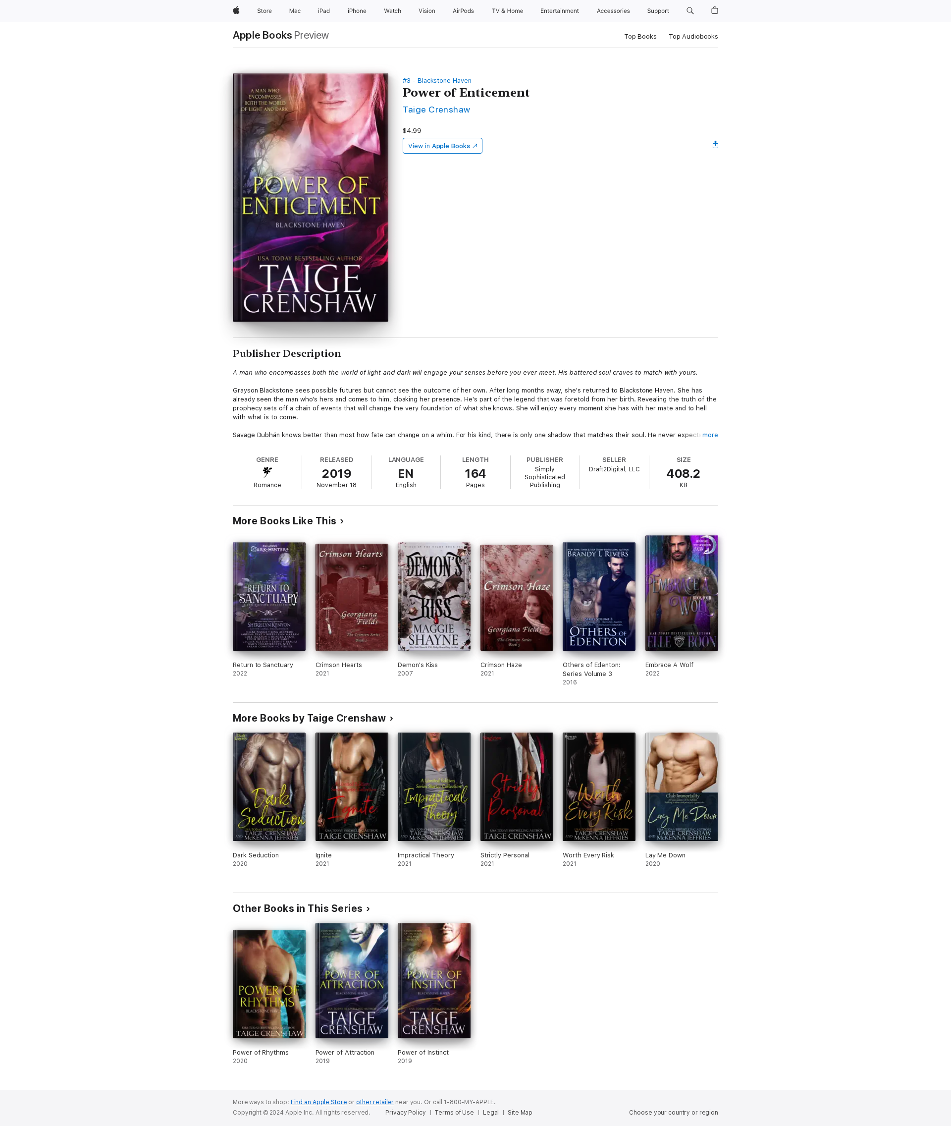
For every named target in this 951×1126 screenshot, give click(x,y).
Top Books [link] (640, 36)
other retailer (375, 1102)
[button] (690, 11)
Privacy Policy (405, 1112)
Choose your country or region (673, 1112)
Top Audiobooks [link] (693, 36)
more (710, 435)
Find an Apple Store (319, 1102)
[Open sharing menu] (715, 145)
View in (439, 146)
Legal (491, 1112)
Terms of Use (454, 1112)
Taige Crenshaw (437, 109)
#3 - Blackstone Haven (437, 80)
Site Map (520, 1112)
